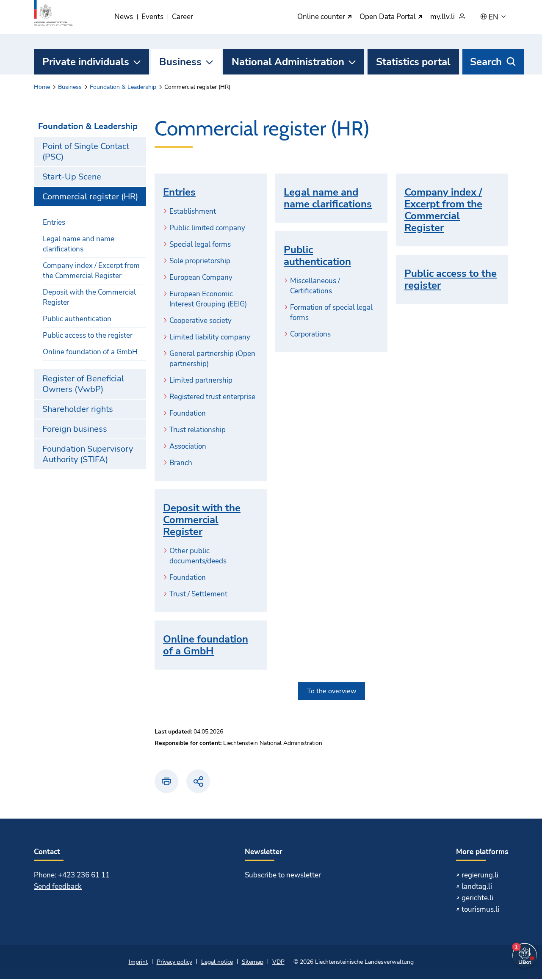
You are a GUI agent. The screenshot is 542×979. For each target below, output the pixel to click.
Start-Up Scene (71, 176)
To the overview (331, 691)
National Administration (288, 62)
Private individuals (85, 62)
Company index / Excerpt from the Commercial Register (91, 271)
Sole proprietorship (199, 261)
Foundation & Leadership (123, 87)
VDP (278, 962)
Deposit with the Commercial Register (89, 297)
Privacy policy (174, 962)
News (123, 17)
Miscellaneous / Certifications (315, 286)
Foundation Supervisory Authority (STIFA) (87, 454)
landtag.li (477, 886)
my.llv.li (442, 17)
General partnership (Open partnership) (212, 359)
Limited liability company (209, 337)
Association (187, 446)
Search (486, 62)
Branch (180, 463)
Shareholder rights (77, 409)
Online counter (322, 17)
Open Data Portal (388, 17)
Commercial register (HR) (90, 196)
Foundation (187, 413)
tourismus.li (480, 909)
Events (152, 17)
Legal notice (217, 962)
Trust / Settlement (198, 594)
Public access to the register (88, 335)
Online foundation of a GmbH (90, 352)
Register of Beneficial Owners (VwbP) (83, 384)
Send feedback (58, 886)
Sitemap (252, 962)
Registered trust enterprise (212, 397)
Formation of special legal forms (331, 313)
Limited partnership (200, 380)
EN (494, 17)
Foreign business (74, 429)
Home (42, 87)
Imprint (138, 962)
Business (180, 62)
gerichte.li (477, 898)
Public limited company (207, 228)
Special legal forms (200, 244)
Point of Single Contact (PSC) (85, 152)
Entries (54, 222)
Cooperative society (200, 320)
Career (182, 17)
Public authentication (77, 319)
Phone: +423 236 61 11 (72, 875)
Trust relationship (197, 430)
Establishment (192, 211)
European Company (200, 277)
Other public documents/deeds (198, 556)
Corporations (310, 334)
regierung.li (480, 875)
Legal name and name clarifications (78, 244)
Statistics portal (413, 62)
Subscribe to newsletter (283, 875)
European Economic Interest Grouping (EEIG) (208, 299)
